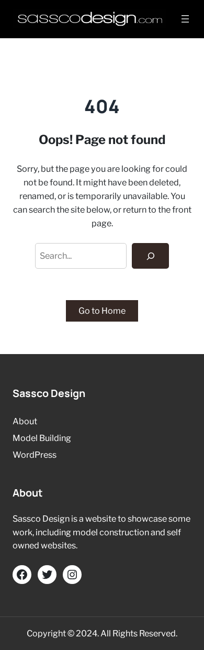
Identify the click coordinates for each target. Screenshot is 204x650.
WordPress (34, 454)
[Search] (150, 256)
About (25, 421)
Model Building (42, 438)
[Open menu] (185, 19)
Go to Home (102, 310)
